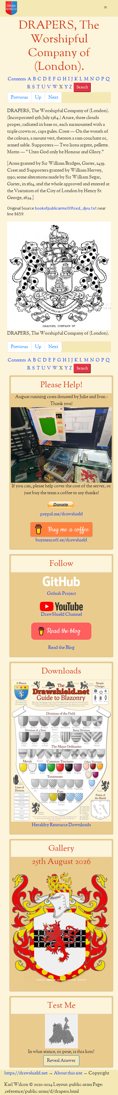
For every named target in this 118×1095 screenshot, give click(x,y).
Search (82, 87)
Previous (19, 97)
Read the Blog (61, 647)
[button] (18, 929)
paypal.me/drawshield (61, 514)
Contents (17, 79)
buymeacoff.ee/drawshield (61, 540)
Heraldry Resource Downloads (61, 825)
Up (38, 97)
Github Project (61, 593)
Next (53, 97)
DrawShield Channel (61, 614)
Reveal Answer (61, 1060)
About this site (68, 1073)
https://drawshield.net (26, 1073)
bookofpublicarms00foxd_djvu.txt (66, 208)
